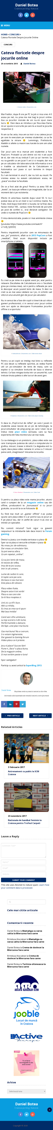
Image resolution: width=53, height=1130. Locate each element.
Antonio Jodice (22, 107)
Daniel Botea (26, 5)
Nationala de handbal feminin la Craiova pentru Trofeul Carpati (25, 821)
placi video (21, 431)
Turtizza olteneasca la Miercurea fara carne (26, 965)
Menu (7, 25)
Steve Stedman (18, 492)
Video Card (37, 492)
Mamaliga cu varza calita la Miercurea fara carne (24, 932)
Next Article (39, 715)
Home (4, 34)
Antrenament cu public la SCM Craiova (23, 773)
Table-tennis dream (37, 353)
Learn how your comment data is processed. (25, 886)
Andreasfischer (16, 353)
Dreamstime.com (31, 107)
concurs (14, 34)
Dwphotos (14, 415)
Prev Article (13, 715)
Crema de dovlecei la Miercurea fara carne (25, 948)
